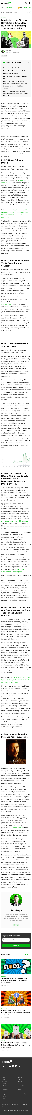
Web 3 (4, 1075)
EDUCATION (4, 17)
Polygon (20, 1081)
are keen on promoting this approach (15, 521)
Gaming (4, 1081)
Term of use (5, 1107)
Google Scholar (17, 828)
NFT (3, 1077)
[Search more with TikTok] (7, 1066)
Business (5, 1089)
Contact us (21, 1092)
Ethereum (20, 1077)
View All (26, 954)
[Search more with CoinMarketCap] (13, 1066)
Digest (4, 1083)
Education (5, 1092)
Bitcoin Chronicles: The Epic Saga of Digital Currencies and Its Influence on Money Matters (15, 679)
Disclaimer (24, 1104)
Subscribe (16, 945)
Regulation (5, 1094)
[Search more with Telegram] (3, 1066)
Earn (3, 1079)
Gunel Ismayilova (6, 1015)
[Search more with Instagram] (16, 1066)
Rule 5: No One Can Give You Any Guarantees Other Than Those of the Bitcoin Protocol (15, 94)
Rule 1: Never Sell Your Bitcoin (13, 68)
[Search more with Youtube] (10, 1066)
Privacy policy (15, 1104)
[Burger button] (29, 3)
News (19, 1073)
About (19, 1089)
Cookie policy (6, 1104)
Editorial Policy (22, 1094)
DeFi (19, 1083)
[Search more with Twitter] (19, 1066)
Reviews (4, 1096)
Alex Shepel (8, 50)
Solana (19, 1079)
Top (3, 1098)
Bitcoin (20, 1075)
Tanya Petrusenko (6, 982)
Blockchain (21, 1085)
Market (4, 1073)
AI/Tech (4, 1085)
